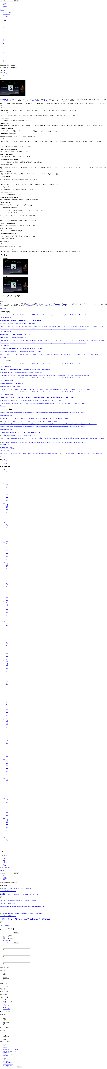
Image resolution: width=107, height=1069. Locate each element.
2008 (4, 798)
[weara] (16, 965)
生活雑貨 (5, 1007)
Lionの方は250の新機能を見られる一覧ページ (39, 100)
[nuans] (16, 954)
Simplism (57, 304)
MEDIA (7, 1059)
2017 (4, 621)
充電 (4, 1004)
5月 (7, 475)
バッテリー (6, 1002)
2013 (4, 700)
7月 (7, 474)
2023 (4, 503)
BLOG (6, 14)
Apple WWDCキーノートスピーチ (8, 99)
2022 (4, 522)
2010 (4, 759)
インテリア (6, 1006)
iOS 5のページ (9, 100)
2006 (4, 837)
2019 (4, 581)
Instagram (5, 6)
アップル (5, 75)
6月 (7, 494)
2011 (4, 739)
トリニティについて (8, 1054)
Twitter (4, 4)
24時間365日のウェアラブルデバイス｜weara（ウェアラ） (41, 305)
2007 (4, 818)
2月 (7, 480)
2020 (4, 562)
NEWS (7, 12)
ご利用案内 (6, 1052)
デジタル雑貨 (6, 1009)
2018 (4, 601)
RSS (4, 7)
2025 (4, 469)
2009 (4, 778)
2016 (4, 640)
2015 (4, 660)
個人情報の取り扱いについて (10, 1049)
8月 (7, 490)
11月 (7, 486)
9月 (7, 472)
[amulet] (16, 951)
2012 (4, 719)
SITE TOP (8, 1065)
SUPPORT (7, 1062)
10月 (4, 19)
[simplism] (16, 947)
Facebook (5, 3)
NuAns (64, 304)
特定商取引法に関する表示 (10, 1051)
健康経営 (5, 1055)
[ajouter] (16, 961)
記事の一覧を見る (4, 925)
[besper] (16, 958)
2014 (4, 680)
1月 (7, 482)
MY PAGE (8, 1064)
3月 (7, 478)
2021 (4, 542)
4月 (7, 477)
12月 (7, 484)
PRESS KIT (8, 1058)
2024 (4, 483)
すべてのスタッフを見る (6, 867)
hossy (5, 72)
